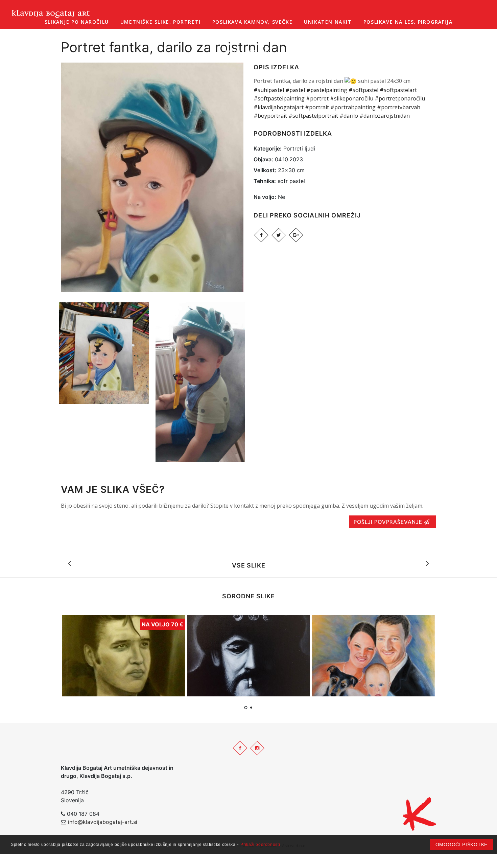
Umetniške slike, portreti (160, 22)
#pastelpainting (326, 90)
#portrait (317, 107)
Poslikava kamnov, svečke (252, 22)
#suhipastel (269, 90)
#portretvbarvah (398, 107)
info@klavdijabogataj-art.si (102, 821)
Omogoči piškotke (461, 844)
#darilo (348, 115)
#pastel (295, 90)
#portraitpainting (353, 107)
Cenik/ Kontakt (248, 51)
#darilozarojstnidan (384, 115)
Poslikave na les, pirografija (407, 22)
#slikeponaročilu (351, 98)
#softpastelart (398, 90)
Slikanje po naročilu (77, 22)
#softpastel (363, 90)
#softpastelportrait (313, 115)
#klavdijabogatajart (279, 107)
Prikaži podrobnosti (260, 844)
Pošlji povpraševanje (389, 522)
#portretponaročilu (400, 98)
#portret (317, 98)
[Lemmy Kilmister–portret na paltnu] (248, 655)
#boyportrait (270, 115)
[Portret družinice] (373, 655)
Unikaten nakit (328, 22)
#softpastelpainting (279, 98)
